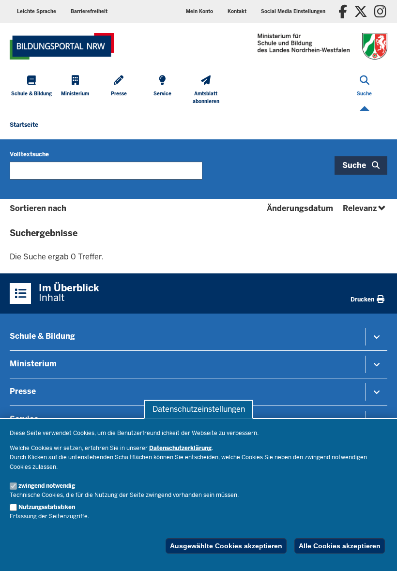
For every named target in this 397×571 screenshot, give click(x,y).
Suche (354, 165)
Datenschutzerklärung (180, 448)
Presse (23, 391)
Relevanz (365, 208)
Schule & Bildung (42, 336)
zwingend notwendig (46, 486)
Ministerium (33, 364)
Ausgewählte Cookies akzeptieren (226, 546)
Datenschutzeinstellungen (199, 409)
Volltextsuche (29, 154)
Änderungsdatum (300, 208)
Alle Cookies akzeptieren (340, 546)
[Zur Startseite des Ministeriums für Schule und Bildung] (62, 46)
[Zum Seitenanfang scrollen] (377, 553)
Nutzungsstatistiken (46, 507)
